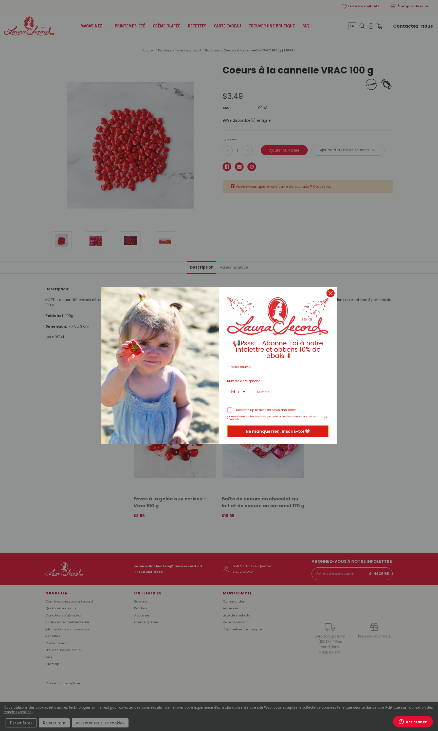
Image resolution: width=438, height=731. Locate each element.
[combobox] (238, 392)
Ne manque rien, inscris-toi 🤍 (278, 431)
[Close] (330, 293)
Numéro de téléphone (243, 381)
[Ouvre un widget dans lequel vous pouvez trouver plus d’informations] (413, 722)
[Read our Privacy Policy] (325, 418)
